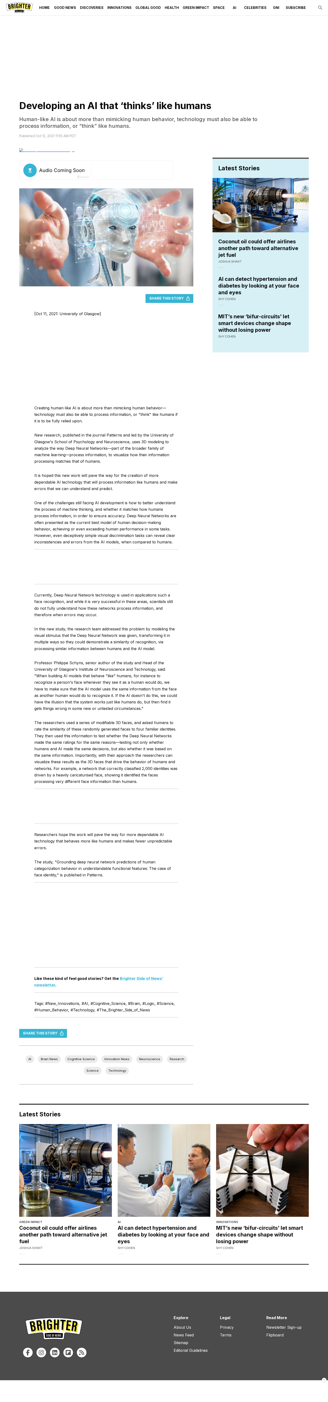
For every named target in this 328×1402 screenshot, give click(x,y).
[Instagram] (41, 1352)
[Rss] (81, 1352)
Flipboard (275, 1335)
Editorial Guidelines (191, 1350)
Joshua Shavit (230, 261)
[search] (320, 7)
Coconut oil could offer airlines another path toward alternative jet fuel (258, 248)
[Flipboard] (68, 1352)
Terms (225, 1335)
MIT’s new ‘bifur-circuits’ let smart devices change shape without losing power (254, 323)
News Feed (184, 1335)
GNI (276, 8)
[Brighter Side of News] (19, 7)
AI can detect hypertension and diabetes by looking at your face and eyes (258, 285)
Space (219, 8)
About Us (182, 1327)
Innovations (119, 8)
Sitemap (181, 1342)
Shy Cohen (227, 299)
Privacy (227, 1327)
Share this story (166, 298)
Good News (65, 8)
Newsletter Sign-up (284, 1327)
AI (234, 8)
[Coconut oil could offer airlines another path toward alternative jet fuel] (65, 1170)
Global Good (148, 8)
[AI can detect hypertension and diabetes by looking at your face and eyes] (164, 1170)
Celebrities (255, 8)
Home (44, 8)
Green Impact (196, 8)
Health (172, 8)
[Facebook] (28, 1352)
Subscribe (296, 8)
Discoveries (91, 8)
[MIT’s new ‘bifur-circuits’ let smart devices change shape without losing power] (262, 1170)
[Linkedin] (55, 1352)
